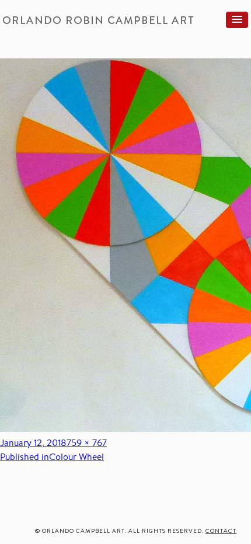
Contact (220, 530)
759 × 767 (87, 443)
